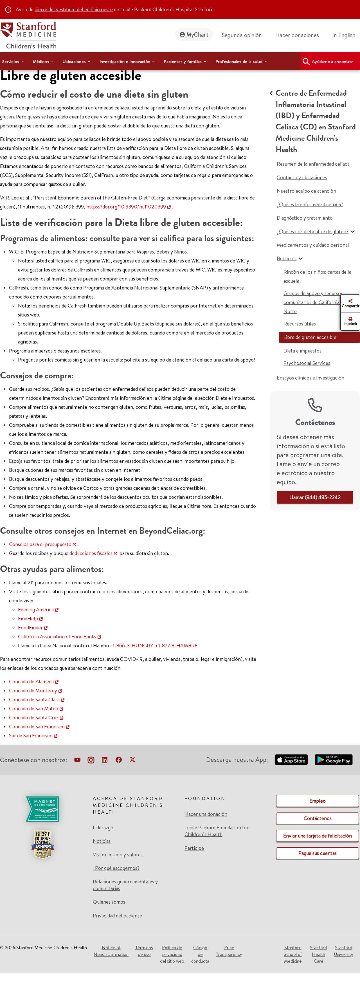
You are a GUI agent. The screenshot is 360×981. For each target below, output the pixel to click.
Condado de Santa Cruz (33, 717)
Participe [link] (194, 848)
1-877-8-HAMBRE (177, 645)
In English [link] (344, 35)
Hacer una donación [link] (205, 814)
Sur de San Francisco (31, 735)
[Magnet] (42, 809)
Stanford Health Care (318, 954)
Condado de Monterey (33, 690)
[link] (346, 35)
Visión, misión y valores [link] (118, 854)
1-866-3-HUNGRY (133, 645)
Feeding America (36, 609)
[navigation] (180, 61)
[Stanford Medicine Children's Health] (28, 34)
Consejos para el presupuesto (40, 544)
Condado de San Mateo (33, 708)
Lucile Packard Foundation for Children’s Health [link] (216, 831)
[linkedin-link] (104, 761)
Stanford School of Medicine (293, 954)
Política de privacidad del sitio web (172, 954)
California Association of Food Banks (57, 636)
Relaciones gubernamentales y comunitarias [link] (125, 885)
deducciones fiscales (90, 553)
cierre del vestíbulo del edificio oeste (74, 9)
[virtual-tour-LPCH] (77, 761)
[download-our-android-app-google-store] (334, 759)
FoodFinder (30, 627)
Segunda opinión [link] (242, 35)
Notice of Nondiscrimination (111, 950)
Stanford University (343, 950)
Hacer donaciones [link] (297, 35)
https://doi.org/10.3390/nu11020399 (126, 206)
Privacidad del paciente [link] (117, 915)
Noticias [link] (102, 841)
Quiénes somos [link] (109, 902)
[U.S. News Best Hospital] (42, 844)
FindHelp (28, 618)
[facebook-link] (118, 761)
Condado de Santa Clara (34, 699)
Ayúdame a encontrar (332, 61)
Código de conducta (200, 954)
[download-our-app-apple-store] (291, 759)
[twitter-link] (132, 761)
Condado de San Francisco (37, 726)
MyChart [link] (197, 34)
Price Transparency (229, 950)
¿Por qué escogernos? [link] (116, 868)
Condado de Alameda (31, 681)
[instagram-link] (91, 761)
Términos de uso (144, 950)
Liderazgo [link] (103, 827)
